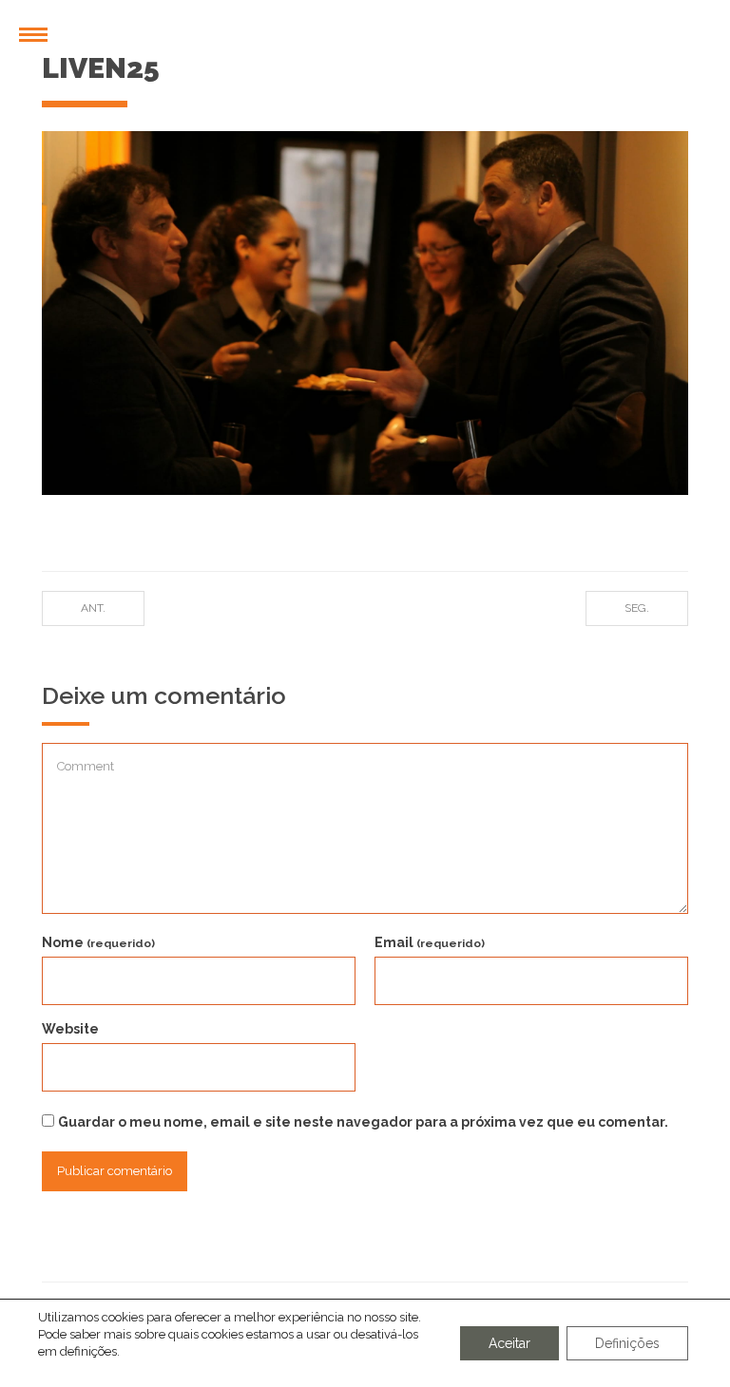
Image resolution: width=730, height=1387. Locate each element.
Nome (98, 942)
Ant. (93, 608)
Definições (627, 1343)
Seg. (636, 608)
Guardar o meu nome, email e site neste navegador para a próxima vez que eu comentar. (363, 1122)
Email (430, 942)
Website (70, 1028)
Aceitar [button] (509, 1343)
